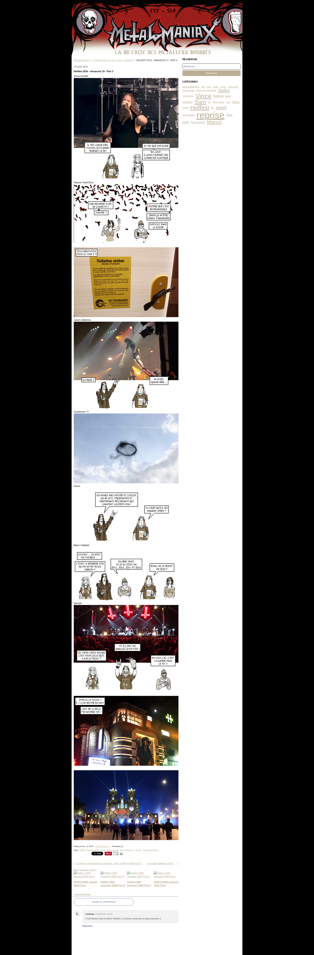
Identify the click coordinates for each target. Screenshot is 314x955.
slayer (223, 87)
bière (228, 96)
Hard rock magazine (206, 90)
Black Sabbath (198, 122)
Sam (200, 102)
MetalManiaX (81, 60)
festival (218, 96)
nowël (185, 108)
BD (212, 108)
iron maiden (188, 115)
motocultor (233, 87)
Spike (224, 90)
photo (185, 122)
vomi (209, 87)
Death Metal (188, 90)
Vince (203, 96)
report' (221, 108)
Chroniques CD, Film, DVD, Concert (113, 60)
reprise (210, 115)
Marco (214, 122)
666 (203, 87)
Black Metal (218, 102)
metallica (187, 102)
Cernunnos (188, 96)
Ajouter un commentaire (104, 902)
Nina (235, 102)
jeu (209, 102)
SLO (228, 102)
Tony (229, 115)
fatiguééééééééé (190, 87)
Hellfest (199, 108)
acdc (215, 87)
